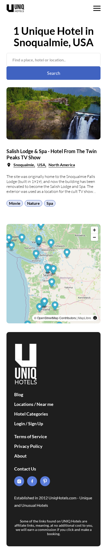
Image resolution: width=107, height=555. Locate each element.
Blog (18, 394)
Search (53, 73)
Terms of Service (30, 436)
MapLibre (84, 318)
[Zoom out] (94, 237)
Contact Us (25, 468)
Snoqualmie (23, 164)
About (20, 456)
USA (41, 164)
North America (62, 164)
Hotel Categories (31, 414)
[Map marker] (36, 255)
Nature (33, 203)
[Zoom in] (94, 230)
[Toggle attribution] (95, 318)
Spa (50, 203)
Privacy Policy (28, 446)
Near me (45, 404)
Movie (14, 203)
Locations (23, 404)
